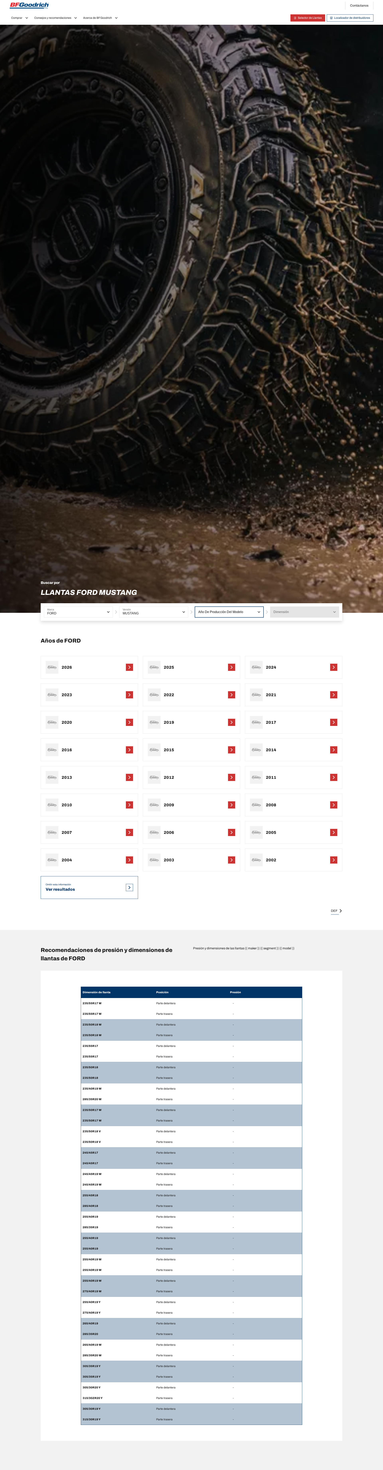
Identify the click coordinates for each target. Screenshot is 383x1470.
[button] (108, 612)
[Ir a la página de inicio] (29, 5)
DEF (334, 910)
